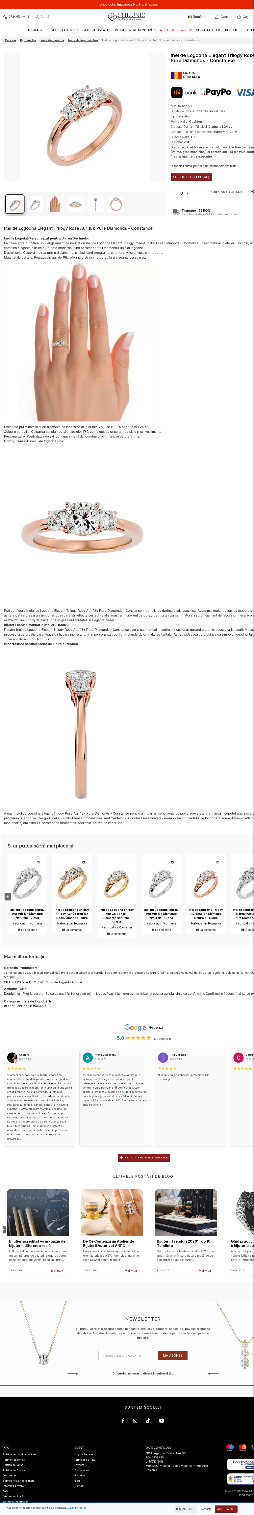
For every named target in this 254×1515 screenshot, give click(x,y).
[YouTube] (161, 1421)
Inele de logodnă (52, 40)
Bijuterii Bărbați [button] (95, 30)
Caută (44, 17)
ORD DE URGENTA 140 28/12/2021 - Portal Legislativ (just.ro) (43, 982)
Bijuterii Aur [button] (32, 30)
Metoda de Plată (13, 1496)
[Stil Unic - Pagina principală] (127, 17)
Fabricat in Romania (27, 923)
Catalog (10, 40)
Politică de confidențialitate (20, 1454)
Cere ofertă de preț (194, 177)
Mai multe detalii (77, 1507)
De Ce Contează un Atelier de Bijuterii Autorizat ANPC (108, 1243)
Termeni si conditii (14, 1459)
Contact (79, 1485)
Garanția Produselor (15, 1501)
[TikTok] (148, 1421)
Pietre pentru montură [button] (134, 30)
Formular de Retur (85, 1459)
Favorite (79, 1464)
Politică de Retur (13, 1464)
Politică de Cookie (14, 1470)
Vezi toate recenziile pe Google (146, 1157)
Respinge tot (185, 1508)
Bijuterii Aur (28, 40)
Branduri (79, 1475)
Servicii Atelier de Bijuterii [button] (217, 30)
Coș (245, 17)
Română (199, 17)
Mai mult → (59, 1270)
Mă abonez (173, 1355)
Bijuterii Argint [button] (62, 30)
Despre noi (9, 1475)
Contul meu (81, 1470)
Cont (225, 17)
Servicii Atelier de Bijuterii (18, 1480)
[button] (185, 75)
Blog (77, 1480)
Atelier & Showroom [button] (176, 30)
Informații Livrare (13, 1485)
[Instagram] (135, 1421)
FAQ (5, 1491)
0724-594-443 (19, 16)
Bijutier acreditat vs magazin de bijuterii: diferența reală (37, 1243)
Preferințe (206, 1508)
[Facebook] (122, 1421)
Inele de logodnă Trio (83, 40)
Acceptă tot (226, 1508)
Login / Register (84, 1454)
